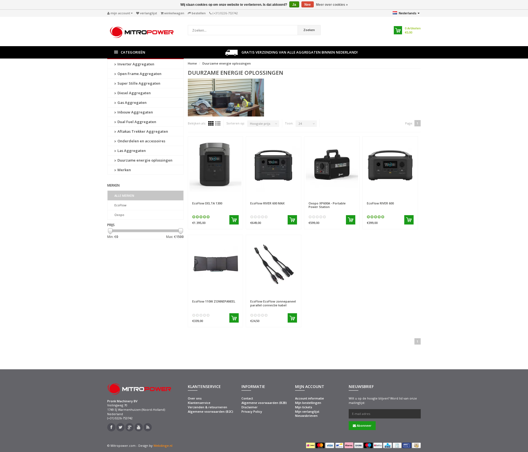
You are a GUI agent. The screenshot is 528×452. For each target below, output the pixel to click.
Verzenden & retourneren (207, 407)
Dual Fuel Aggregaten (136, 121)
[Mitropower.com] (141, 31)
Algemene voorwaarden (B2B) (264, 403)
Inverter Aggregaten (135, 64)
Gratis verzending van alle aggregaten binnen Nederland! (299, 52)
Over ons (195, 398)
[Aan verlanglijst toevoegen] (227, 195)
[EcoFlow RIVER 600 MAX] (274, 165)
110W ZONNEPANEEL (213, 301)
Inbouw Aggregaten (135, 112)
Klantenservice (199, 403)
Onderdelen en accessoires (141, 140)
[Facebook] (111, 427)
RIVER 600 (380, 203)
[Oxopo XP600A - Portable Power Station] (332, 165)
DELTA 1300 (207, 203)
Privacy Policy (251, 411)
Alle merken (124, 195)
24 (300, 123)
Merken (124, 169)
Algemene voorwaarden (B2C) (210, 411)
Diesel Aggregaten (134, 92)
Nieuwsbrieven (306, 416)
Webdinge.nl (162, 445)
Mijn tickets (303, 407)
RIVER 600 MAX (267, 203)
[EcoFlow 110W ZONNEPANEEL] (215, 264)
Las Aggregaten (131, 150)
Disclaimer (249, 407)
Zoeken (309, 30)
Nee (307, 5)
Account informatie (309, 398)
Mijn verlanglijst (307, 411)
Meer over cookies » (332, 5)
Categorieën (133, 52)
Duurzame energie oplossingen (144, 160)
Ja (294, 5)
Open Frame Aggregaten (139, 73)
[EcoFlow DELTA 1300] (215, 165)
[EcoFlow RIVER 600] (390, 165)
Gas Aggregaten (132, 102)
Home (192, 63)
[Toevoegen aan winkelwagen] (234, 219)
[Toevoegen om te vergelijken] (236, 195)
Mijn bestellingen (308, 403)
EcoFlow (120, 205)
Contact (247, 398)
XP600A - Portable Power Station (327, 205)
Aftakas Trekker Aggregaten (142, 131)
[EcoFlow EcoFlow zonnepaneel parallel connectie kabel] (274, 264)
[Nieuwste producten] (148, 427)
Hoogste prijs (260, 123)
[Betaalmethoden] (310, 445)
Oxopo (119, 215)
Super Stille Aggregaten (138, 83)
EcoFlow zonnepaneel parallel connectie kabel (273, 303)
